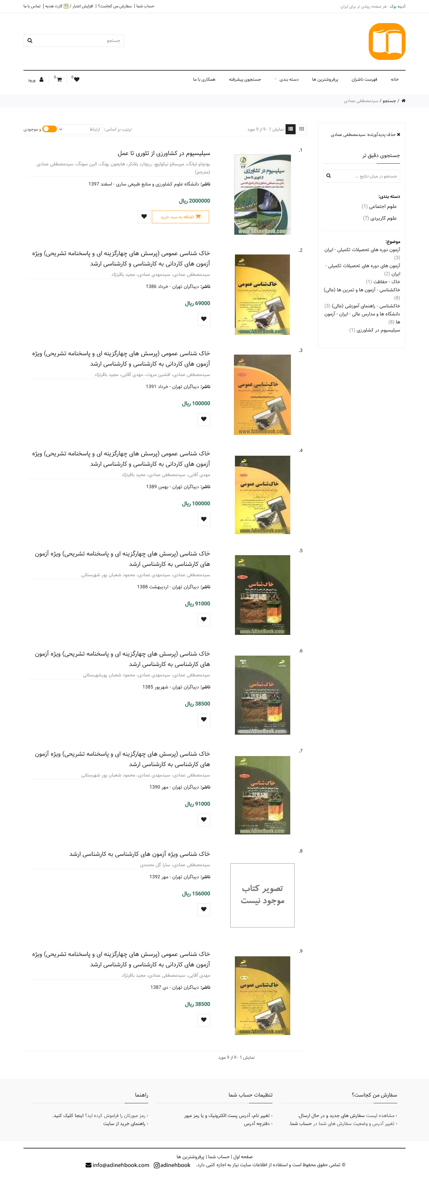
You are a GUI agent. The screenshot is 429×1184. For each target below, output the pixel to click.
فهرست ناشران (364, 79)
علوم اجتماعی (379, 206)
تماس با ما (32, 6)
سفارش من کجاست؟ (115, 6)
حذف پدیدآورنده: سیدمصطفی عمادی (364, 134)
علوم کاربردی (380, 218)
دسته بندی (289, 79)
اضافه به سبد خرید (177, 217)
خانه (395, 79)
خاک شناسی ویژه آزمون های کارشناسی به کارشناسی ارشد (139, 854)
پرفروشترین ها (325, 79)
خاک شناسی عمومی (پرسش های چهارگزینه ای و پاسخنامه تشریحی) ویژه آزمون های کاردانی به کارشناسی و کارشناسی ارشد (121, 258)
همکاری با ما (204, 79)
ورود (32, 80)
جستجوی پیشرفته (245, 79)
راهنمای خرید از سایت (124, 1124)
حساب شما (145, 6)
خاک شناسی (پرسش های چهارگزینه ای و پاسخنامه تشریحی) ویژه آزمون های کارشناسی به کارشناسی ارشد (122, 558)
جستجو (389, 100)
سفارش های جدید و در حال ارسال (332, 1116)
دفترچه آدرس (257, 1124)
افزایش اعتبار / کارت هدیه (69, 6)
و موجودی (32, 129)
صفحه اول (243, 1157)
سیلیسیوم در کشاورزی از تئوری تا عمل (164, 153)
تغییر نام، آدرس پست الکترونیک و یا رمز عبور (227, 1116)
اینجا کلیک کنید (68, 1116)
